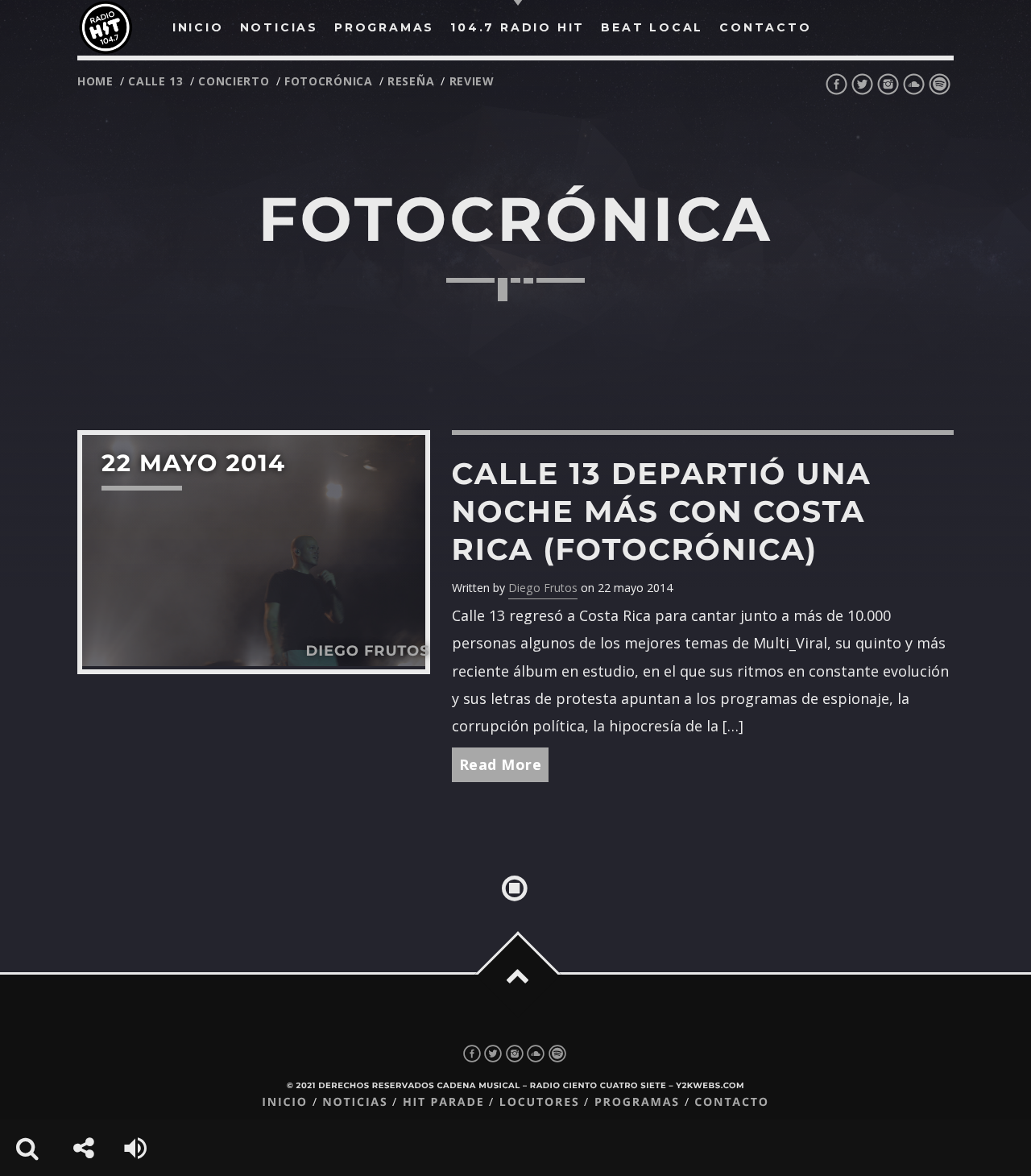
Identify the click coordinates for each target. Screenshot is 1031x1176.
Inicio (285, 1102)
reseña (410, 81)
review (472, 81)
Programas (637, 1102)
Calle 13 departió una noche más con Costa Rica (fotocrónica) (662, 512)
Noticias (354, 1102)
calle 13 (156, 81)
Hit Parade (443, 1102)
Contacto (731, 1102)
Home (95, 81)
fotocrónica (328, 81)
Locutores (539, 1102)
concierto (233, 81)
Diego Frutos (543, 587)
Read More (500, 764)
